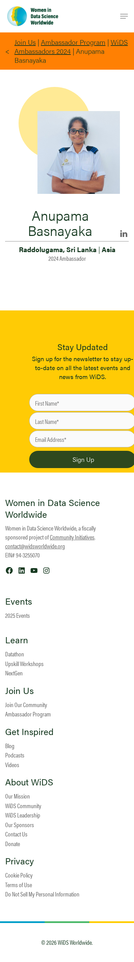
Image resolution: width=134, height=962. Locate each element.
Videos (12, 764)
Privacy (19, 861)
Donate (12, 843)
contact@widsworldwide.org (35, 546)
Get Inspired (29, 731)
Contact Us (16, 834)
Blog (9, 745)
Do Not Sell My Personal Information (42, 894)
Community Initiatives (72, 537)
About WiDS (29, 782)
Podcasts (14, 755)
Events (18, 601)
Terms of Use (18, 884)
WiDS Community (23, 805)
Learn (16, 640)
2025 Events (17, 615)
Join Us (25, 42)
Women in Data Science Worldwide (52, 508)
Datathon (14, 653)
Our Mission (17, 796)
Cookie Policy (19, 875)
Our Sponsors (19, 824)
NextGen (14, 672)
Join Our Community (26, 704)
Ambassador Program (73, 42)
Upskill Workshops (24, 663)
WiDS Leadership (22, 815)
